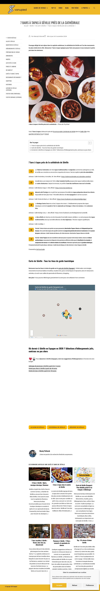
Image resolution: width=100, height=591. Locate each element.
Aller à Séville (10, 41)
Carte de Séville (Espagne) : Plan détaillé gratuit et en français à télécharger (84, 487)
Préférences (90, 585)
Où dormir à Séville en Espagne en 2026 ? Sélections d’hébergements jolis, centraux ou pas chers (61, 150)
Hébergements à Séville (13, 48)
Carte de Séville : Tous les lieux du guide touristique (47, 148)
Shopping (9, 81)
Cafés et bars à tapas (12, 74)
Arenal (47, 134)
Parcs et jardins (11, 66)
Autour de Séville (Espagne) (11, 89)
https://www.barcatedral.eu (63, 188)
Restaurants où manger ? (13, 77)
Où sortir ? (9, 70)
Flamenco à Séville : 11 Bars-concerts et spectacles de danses (62, 543)
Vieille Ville (83, 131)
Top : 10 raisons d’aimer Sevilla (84, 541)
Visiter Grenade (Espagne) (14, 97)
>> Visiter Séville (11, 38)
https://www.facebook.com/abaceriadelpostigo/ (71, 199)
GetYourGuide (40, 249)
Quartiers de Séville (12, 45)
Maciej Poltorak (39, 36)
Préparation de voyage (13, 52)
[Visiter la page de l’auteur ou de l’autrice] (33, 453)
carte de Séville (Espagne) (66, 268)
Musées (8, 59)
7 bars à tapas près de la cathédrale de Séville (45, 145)
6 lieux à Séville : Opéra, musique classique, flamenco (39, 484)
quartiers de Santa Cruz (36, 134)
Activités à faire (11, 63)
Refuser (74, 585)
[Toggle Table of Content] (89, 143)
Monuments (9, 56)
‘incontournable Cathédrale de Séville (64, 131)
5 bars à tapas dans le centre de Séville (62, 486)
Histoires (9, 84)
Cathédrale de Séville (57, 427)
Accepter (59, 585)
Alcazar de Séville (37, 427)
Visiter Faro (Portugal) (13, 94)
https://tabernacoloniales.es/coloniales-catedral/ (76, 176)
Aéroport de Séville (77, 427)
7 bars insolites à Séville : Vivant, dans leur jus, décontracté (39, 542)
